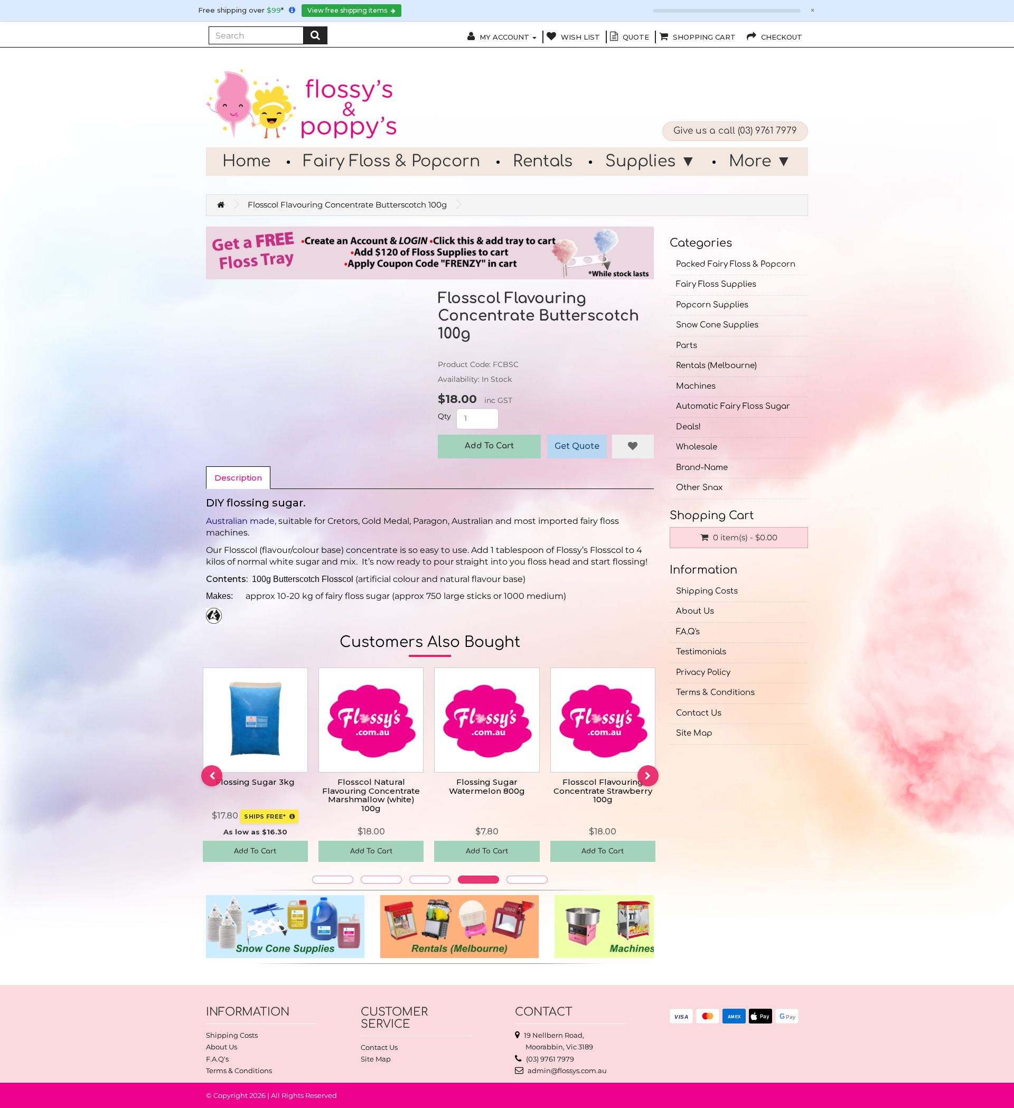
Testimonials (701, 651)
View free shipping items (348, 10)
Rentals (542, 161)
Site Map (694, 733)
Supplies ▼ (650, 161)
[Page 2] (381, 880)
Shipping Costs (707, 591)
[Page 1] (332, 880)
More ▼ (760, 161)
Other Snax (699, 487)
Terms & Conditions (715, 692)
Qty (444, 416)
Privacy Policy (703, 672)
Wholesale (696, 447)
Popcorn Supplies (712, 305)
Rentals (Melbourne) (716, 365)
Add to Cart (489, 446)
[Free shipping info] (292, 10)
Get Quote (577, 446)
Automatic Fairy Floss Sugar (733, 406)
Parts (686, 345)
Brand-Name (702, 467)
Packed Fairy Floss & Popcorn (735, 264)
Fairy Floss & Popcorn (391, 161)
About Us (695, 611)
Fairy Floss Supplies (716, 284)
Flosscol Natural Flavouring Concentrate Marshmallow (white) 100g (371, 795)
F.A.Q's (688, 631)
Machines (696, 386)
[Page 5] (527, 880)
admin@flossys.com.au (567, 1070)
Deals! (688, 426)
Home (246, 161)
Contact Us (698, 713)
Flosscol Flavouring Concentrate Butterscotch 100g (347, 205)
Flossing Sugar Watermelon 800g (487, 786)
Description (238, 478)
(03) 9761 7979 (767, 131)
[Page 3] (429, 880)
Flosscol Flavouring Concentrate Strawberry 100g (602, 790)
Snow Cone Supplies (717, 325)
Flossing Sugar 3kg (255, 782)
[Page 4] (478, 880)
